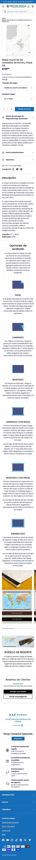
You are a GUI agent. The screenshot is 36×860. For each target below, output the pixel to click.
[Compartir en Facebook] (17, 169)
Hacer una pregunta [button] (18, 696)
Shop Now (18, 739)
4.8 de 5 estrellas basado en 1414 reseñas (18, 720)
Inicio (4, 18)
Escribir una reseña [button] (18, 691)
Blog (3, 834)
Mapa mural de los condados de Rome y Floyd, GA (17, 20)
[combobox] (18, 11)
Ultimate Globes (11, 855)
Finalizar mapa (8, 94)
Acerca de (6, 830)
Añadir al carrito (24, 109)
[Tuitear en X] (13, 169)
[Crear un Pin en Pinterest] (21, 169)
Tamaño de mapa (9, 83)
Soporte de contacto (10, 822)
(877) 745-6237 (8, 826)
